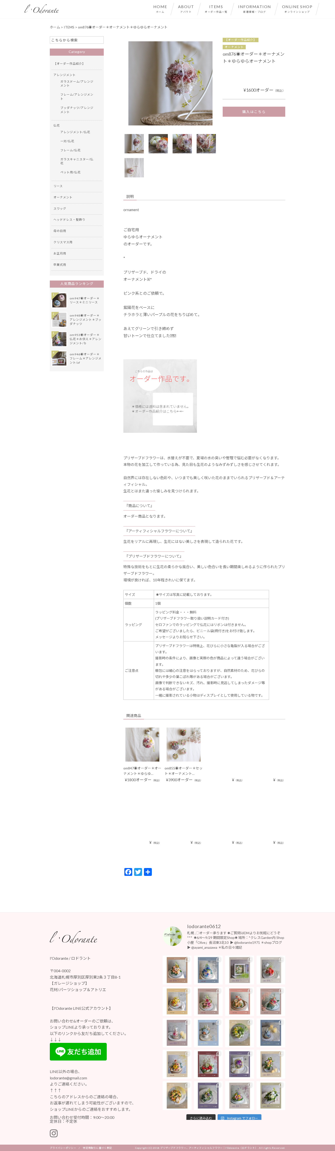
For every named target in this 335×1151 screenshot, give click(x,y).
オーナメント (234, 47)
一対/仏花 (67, 141)
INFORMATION (254, 8)
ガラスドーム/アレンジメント (76, 84)
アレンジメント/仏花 (75, 132)
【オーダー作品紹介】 (241, 40)
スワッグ (59, 208)
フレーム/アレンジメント (76, 97)
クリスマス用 (63, 242)
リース (58, 186)
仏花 (56, 125)
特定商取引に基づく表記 (97, 1147)
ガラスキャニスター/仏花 (76, 161)
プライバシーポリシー (63, 1147)
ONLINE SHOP (297, 8)
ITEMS (216, 8)
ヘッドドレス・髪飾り (69, 219)
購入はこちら (254, 112)
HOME (160, 8)
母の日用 (59, 231)
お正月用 (59, 253)
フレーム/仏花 (70, 150)
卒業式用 (59, 265)
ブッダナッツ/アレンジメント (76, 110)
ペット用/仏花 (70, 172)
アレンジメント (64, 75)
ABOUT (186, 8)
